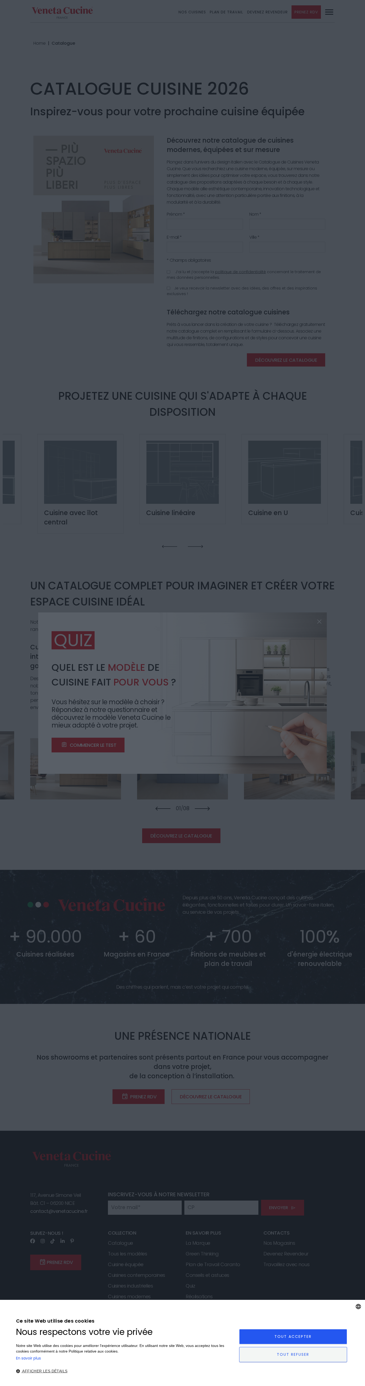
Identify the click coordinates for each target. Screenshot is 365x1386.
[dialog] (182, 1343)
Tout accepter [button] (293, 1336)
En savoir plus (28, 1358)
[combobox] (358, 1306)
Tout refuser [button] (293, 1354)
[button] (124, 1371)
